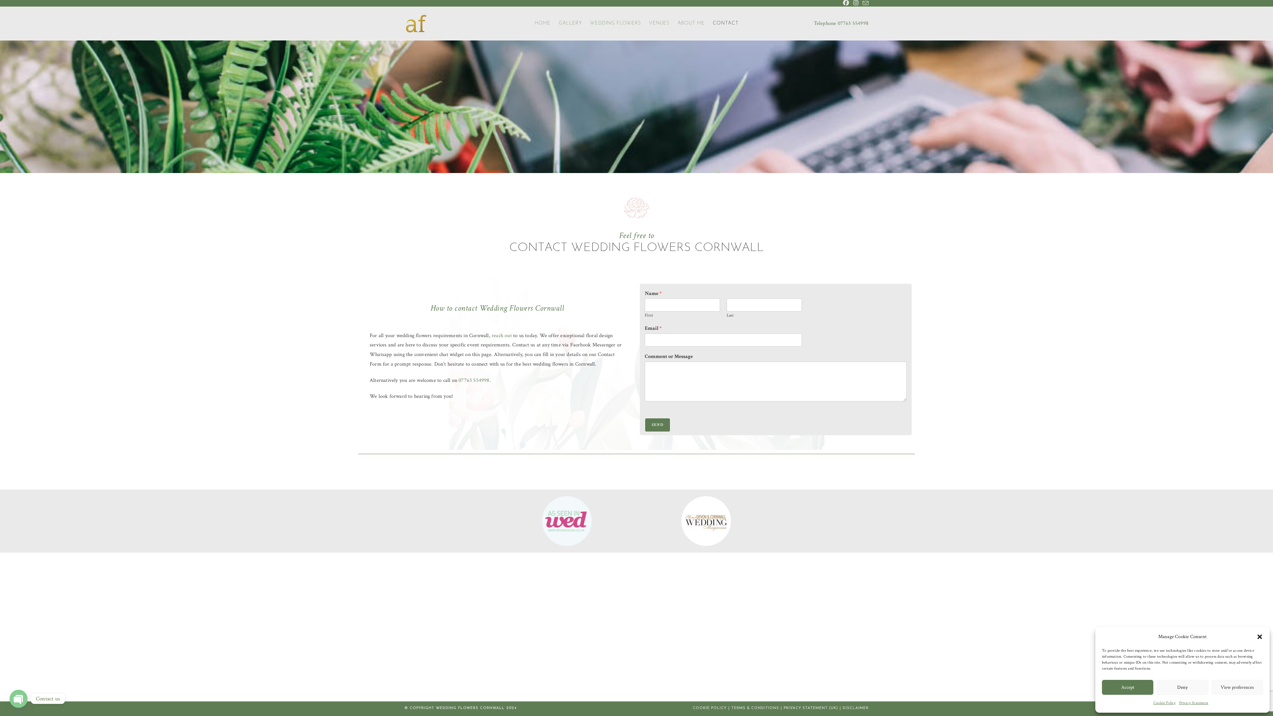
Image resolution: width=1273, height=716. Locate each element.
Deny (1182, 687)
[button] (1259, 636)
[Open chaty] (19, 699)
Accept (1127, 687)
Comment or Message (669, 356)
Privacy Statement (1193, 702)
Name (653, 293)
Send (657, 424)
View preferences (1237, 687)
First (649, 315)
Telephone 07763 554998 (841, 23)
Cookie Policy (1164, 702)
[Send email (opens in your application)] (865, 3)
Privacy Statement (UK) (811, 708)
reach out (502, 335)
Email (653, 328)
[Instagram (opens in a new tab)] (856, 3)
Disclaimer (856, 708)
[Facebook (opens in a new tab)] (846, 3)
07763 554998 (473, 380)
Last (730, 315)
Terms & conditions (755, 708)
